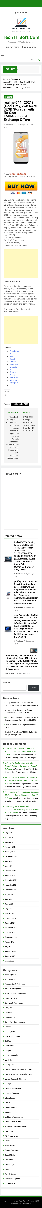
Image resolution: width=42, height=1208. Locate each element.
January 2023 (10, 956)
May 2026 (8, 833)
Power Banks (10, 1145)
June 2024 (9, 904)
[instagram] (18, 12)
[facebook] (15, 12)
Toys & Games (10, 1174)
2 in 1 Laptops (10, 975)
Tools (7, 1169)
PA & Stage (9, 1131)
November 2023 (11, 928)
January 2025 (10, 875)
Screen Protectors (12, 1150)
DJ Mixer (8, 1041)
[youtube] (26, 12)
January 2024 (10, 923)
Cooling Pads (10, 1032)
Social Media (10, 1155)
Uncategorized (10, 1183)
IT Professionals (11, 1055)
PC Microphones (11, 1136)
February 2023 (10, 951)
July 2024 (8, 899)
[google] (23, 12)
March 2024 (9, 913)
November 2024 (11, 885)
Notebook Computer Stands (16, 1126)
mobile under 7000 (20, 404)
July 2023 (8, 947)
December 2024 (11, 880)
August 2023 (9, 942)
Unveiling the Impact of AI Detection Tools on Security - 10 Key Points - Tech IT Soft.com (21, 751)
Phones (8, 1141)
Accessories (10, 979)
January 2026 (10, 852)
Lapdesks (8, 1060)
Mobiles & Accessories (14, 1117)
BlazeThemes (26, 1204)
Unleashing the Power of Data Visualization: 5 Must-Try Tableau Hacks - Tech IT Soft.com (22, 809)
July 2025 (8, 861)
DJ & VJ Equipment (12, 1036)
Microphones (10, 1098)
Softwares (9, 1160)
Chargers (8, 1008)
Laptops (8, 1084)
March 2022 (9, 961)
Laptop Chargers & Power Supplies (18, 1069)
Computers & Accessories (15, 1022)
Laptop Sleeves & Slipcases (15, 1079)
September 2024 (11, 890)
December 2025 (11, 856)
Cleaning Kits (10, 1017)
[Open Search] (32, 60)
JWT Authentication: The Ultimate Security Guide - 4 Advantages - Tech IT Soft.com (21, 766)
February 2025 (10, 871)
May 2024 (8, 909)
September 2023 (11, 937)
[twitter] (20, 12)
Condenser (9, 1027)
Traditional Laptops (12, 1179)
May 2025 (8, 866)
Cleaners (8, 1012)
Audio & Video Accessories (15, 994)
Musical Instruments (13, 1122)
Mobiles (8, 1112)
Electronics (9, 1046)
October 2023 (10, 932)
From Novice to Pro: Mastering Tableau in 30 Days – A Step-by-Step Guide (21, 816)
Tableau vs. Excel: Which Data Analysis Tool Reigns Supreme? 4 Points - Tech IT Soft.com (21, 780)
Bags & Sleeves (11, 998)
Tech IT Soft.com (21, 37)
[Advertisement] (21, 263)
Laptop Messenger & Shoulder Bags (18, 1074)
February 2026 (10, 847)
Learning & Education (13, 1088)
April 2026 (9, 837)
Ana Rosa (9, 124)
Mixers (7, 1103)
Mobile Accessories (12, 1108)
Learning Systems (12, 1093)
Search (6, 682)
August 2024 (9, 895)
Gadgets (8, 97)
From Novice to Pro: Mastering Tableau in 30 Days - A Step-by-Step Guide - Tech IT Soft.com (22, 795)
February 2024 (10, 918)
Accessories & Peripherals (15, 984)
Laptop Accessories (12, 1065)
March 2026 (9, 842)
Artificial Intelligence (13, 989)
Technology (9, 1165)
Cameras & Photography (14, 1003)
